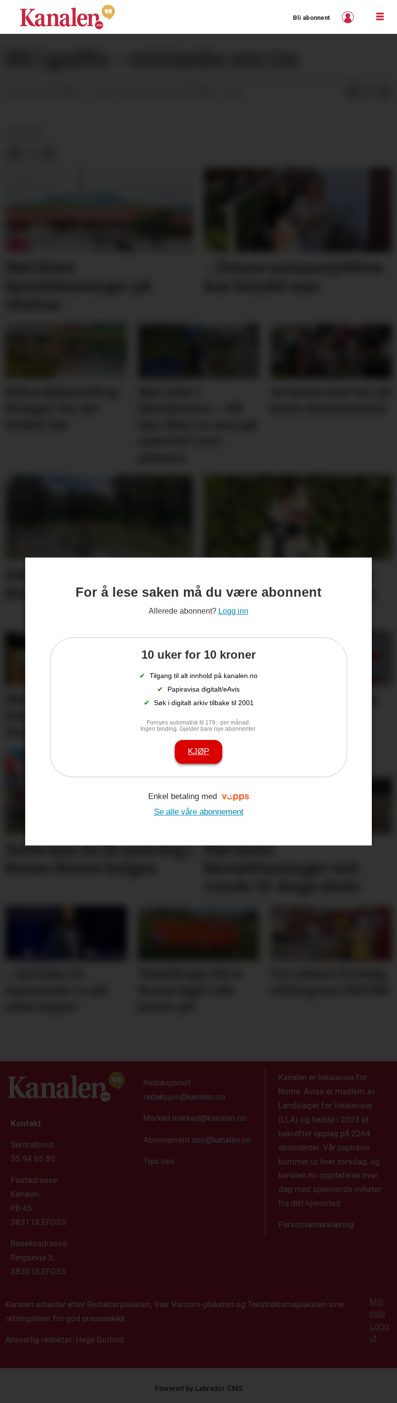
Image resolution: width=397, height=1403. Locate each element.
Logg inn (349, 17)
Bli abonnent (311, 17)
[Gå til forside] (67, 17)
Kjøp (198, 751)
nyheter (26, 133)
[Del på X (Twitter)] (368, 92)
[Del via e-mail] (383, 92)
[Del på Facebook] (352, 92)
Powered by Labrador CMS (199, 1389)
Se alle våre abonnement (199, 811)
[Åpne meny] (380, 17)
